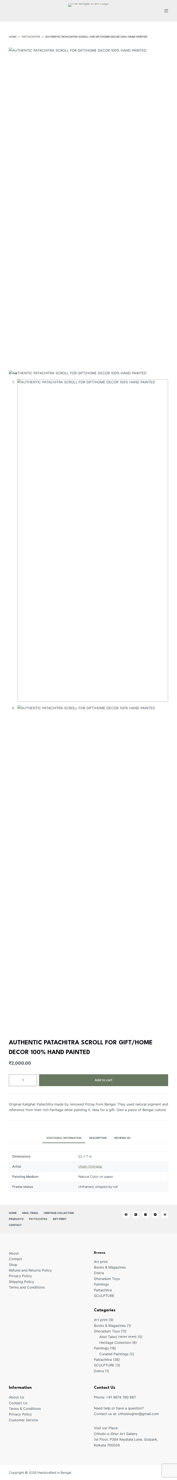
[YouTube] (155, 1214)
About (14, 1253)
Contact (15, 1225)
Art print (59, 1219)
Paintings (101, 1284)
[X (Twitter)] (136, 1214)
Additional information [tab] (63, 1137)
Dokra (99, 1273)
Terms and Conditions (27, 1287)
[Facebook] (126, 1214)
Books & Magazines (110, 1267)
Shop (13, 1265)
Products (16, 1219)
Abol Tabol (30, 1213)
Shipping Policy (21, 1282)
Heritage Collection (59, 1213)
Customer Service (23, 1420)
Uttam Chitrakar (90, 1166)
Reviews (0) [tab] (122, 1137)
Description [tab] (98, 1137)
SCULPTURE (104, 1295)
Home (13, 1213)
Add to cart (103, 1080)
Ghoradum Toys (107, 1278)
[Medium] (165, 1214)
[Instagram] (145, 1214)
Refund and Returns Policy (30, 1270)
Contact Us (18, 1403)
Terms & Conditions (25, 1408)
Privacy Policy (20, 1276)
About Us (16, 1397)
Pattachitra (38, 1219)
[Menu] (166, 11)
